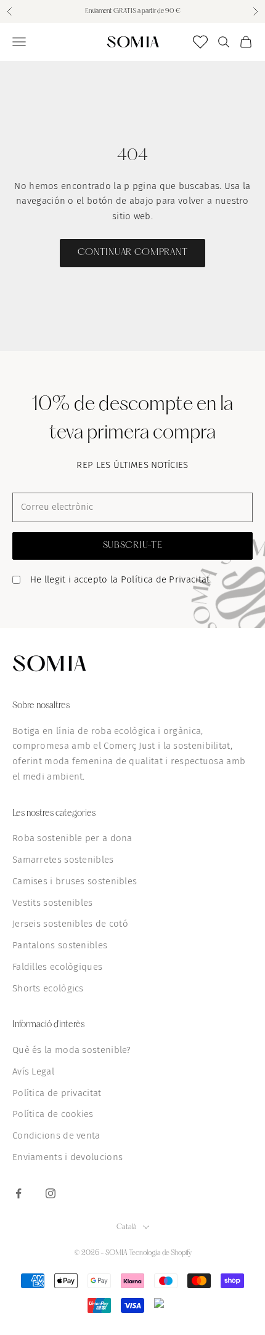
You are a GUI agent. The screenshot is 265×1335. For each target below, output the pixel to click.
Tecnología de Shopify (160, 1253)
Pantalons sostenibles (59, 945)
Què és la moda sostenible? (71, 1049)
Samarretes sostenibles (63, 859)
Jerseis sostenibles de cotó (70, 923)
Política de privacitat (57, 1093)
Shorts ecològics (48, 988)
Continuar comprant (133, 252)
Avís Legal (33, 1071)
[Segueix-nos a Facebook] (18, 1193)
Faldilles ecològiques (57, 966)
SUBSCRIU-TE (133, 545)
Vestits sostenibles (52, 902)
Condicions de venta (56, 1135)
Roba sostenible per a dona (72, 838)
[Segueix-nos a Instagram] (50, 1193)
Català (126, 1227)
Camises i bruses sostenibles (74, 881)
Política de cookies (53, 1113)
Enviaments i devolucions (67, 1157)
